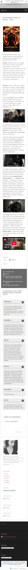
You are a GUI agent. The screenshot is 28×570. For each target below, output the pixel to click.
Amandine (7, 320)
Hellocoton (15, 538)
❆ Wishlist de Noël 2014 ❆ (12, 285)
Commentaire (18, 432)
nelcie (6, 400)
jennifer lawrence (9, 277)
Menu (5, 10)
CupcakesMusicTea (8, 538)
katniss (17, 277)
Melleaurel (7, 301)
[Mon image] (6, 498)
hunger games (18, 276)
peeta (20, 277)
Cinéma (7, 274)
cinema (7, 276)
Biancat (6, 366)
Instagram (6, 476)
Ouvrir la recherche (25, 10)
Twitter (6, 473)
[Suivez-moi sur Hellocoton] (8, 536)
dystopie (12, 276)
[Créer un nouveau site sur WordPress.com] (14, 1)
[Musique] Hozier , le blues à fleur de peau (13, 282)
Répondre (23, 302)
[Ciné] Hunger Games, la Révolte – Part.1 (11, 18)
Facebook (3, 524)
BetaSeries (6, 478)
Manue (6, 340)
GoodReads (7, 482)
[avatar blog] (10, 454)
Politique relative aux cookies (15, 564)
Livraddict (6, 480)
